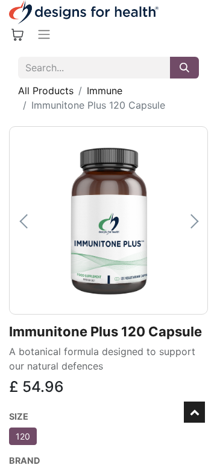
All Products (46, 91)
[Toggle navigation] (44, 34)
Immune (104, 91)
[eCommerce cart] (17, 34)
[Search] (184, 67)
